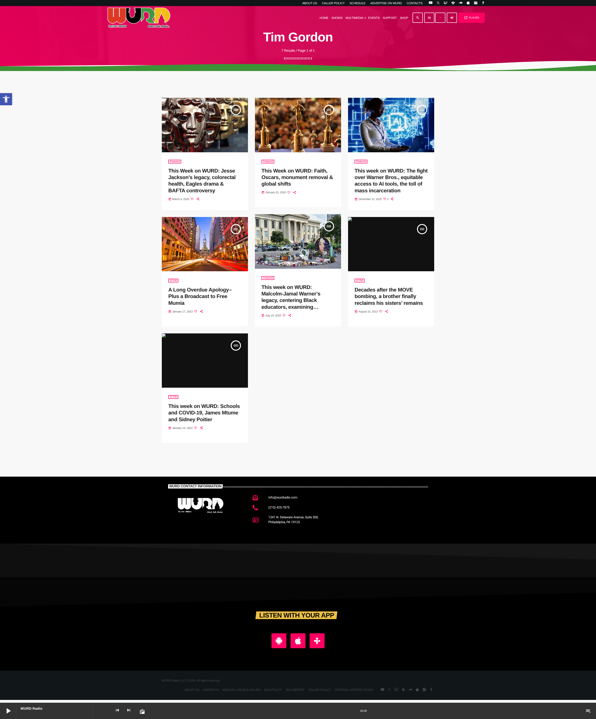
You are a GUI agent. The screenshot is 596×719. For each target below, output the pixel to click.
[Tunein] (453, 3)
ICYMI (173, 280)
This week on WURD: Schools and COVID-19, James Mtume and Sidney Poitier (204, 412)
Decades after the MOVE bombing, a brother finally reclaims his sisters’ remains (389, 296)
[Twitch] (445, 3)
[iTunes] (468, 3)
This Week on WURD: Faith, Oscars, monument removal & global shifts (297, 177)
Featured (174, 161)
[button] (6, 99)
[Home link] (139, 17)
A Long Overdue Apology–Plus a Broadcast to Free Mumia (200, 296)
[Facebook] (483, 3)
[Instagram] (475, 3)
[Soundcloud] (460, 3)
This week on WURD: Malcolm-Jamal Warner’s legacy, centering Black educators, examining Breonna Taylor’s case (290, 300)
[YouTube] (430, 3)
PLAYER (471, 18)
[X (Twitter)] (438, 3)
